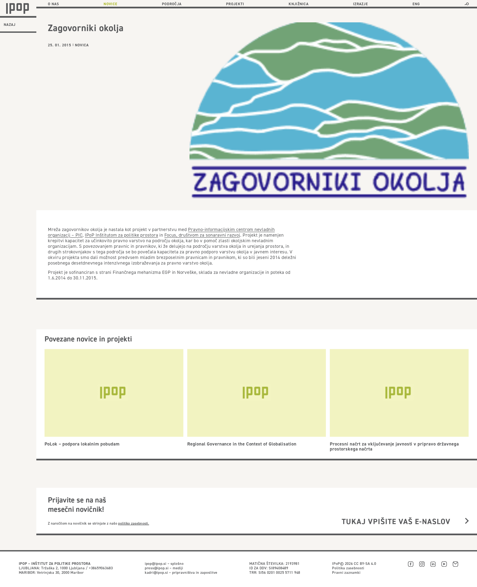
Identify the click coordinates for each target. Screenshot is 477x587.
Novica (82, 45)
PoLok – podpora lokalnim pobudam (82, 444)
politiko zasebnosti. (133, 523)
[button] (467, 4)
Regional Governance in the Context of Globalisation (241, 444)
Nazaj (10, 24)
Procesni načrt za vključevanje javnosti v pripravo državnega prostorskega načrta (394, 446)
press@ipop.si (157, 568)
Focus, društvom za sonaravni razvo (201, 235)
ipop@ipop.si (155, 563)
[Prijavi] (467, 521)
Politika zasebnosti (348, 568)
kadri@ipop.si (156, 572)
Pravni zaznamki (346, 572)
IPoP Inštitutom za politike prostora (121, 235)
